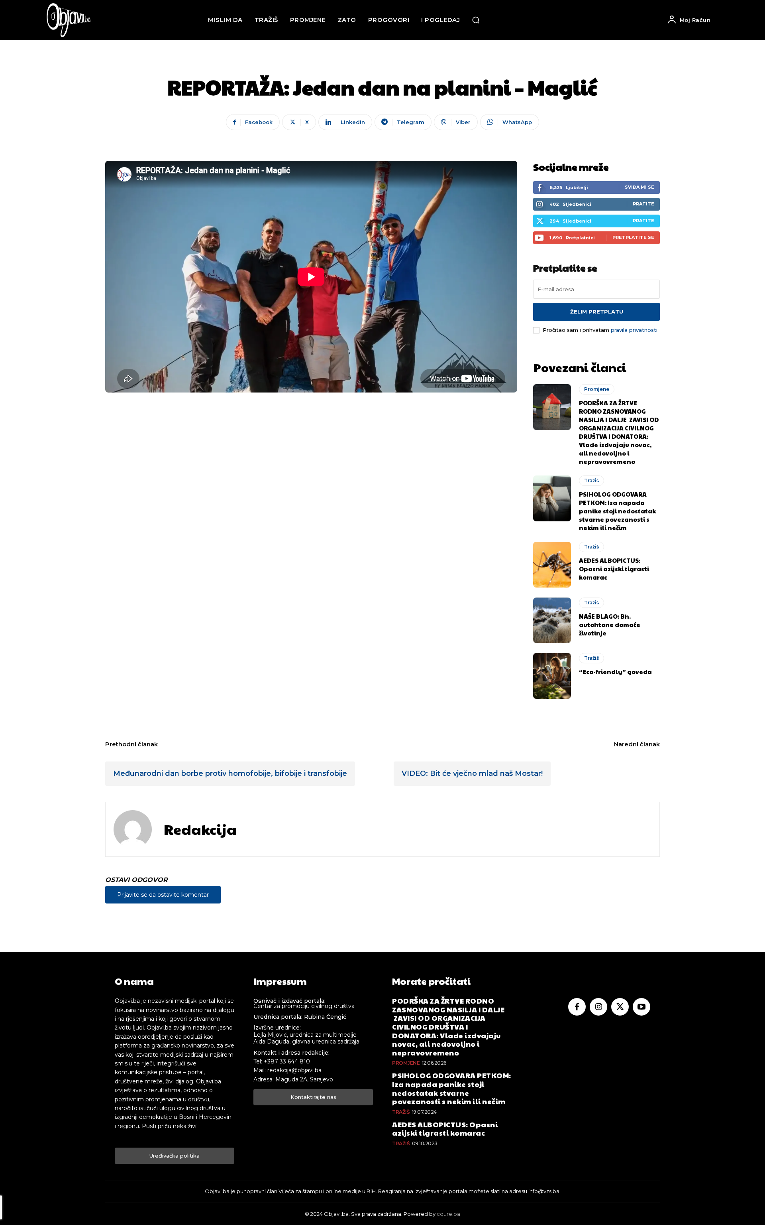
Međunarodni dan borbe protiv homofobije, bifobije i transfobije (230, 773)
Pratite (643, 204)
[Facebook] (577, 1007)
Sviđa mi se (639, 187)
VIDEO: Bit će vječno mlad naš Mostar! (472, 773)
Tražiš (591, 480)
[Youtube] (641, 1007)
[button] (476, 20)
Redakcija (200, 829)
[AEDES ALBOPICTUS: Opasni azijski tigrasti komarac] (552, 564)
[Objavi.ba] (68, 20)
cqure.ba (448, 1214)
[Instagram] (598, 1007)
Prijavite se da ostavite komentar (163, 894)
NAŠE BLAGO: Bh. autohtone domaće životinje (609, 624)
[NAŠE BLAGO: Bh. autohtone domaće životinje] (552, 620)
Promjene (596, 389)
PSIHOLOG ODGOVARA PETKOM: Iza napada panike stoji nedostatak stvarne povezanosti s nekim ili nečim (617, 511)
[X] (620, 1007)
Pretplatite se (633, 237)
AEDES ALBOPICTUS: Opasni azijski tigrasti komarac (614, 568)
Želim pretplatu (596, 311)
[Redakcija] (133, 829)
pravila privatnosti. (635, 330)
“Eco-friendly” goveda (615, 671)
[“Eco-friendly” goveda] (552, 675)
